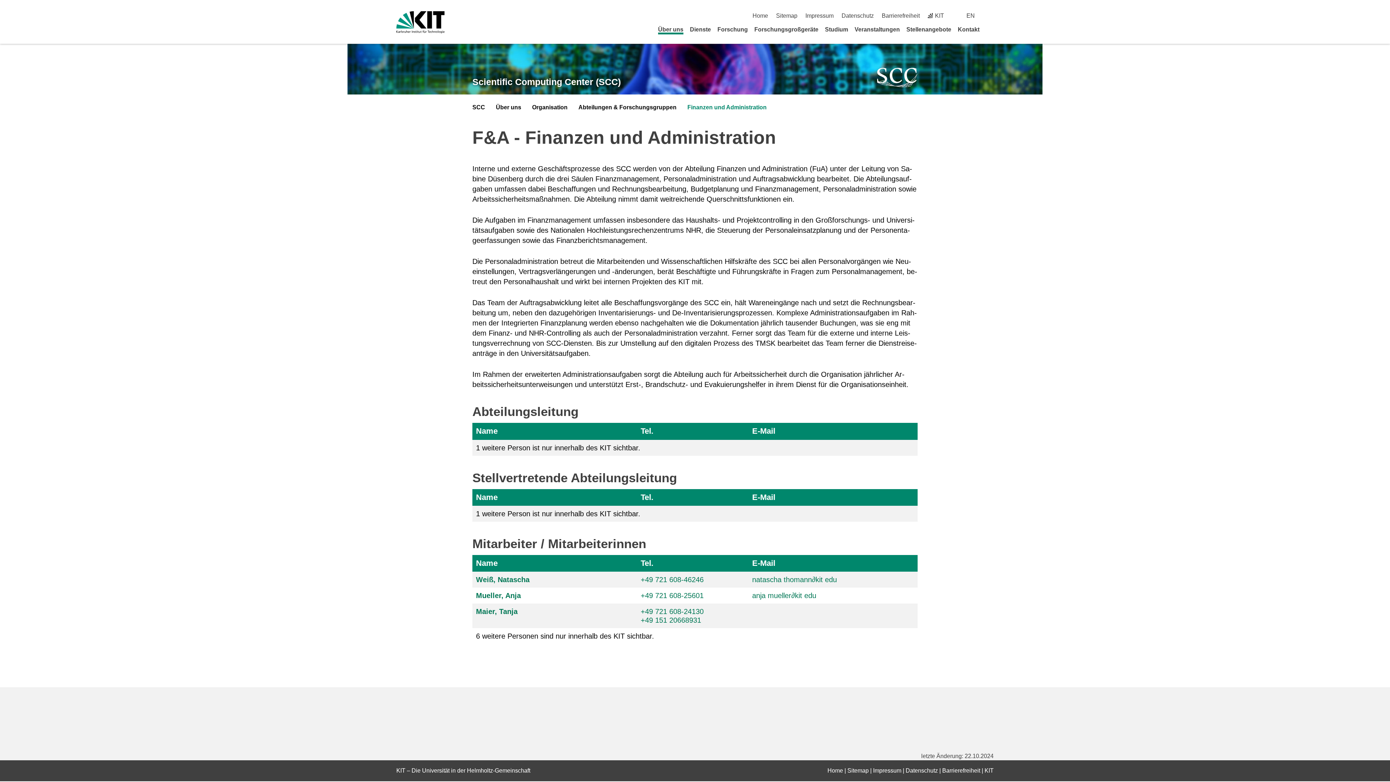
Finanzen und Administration (727, 107)
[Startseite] (991, 29)
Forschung (732, 29)
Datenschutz (858, 16)
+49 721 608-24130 (672, 611)
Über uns (670, 29)
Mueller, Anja (498, 596)
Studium (836, 29)
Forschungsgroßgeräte (786, 29)
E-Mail (763, 431)
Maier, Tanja (497, 611)
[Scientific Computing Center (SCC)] (897, 78)
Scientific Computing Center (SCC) (546, 82)
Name (487, 431)
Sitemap (786, 16)
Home (760, 16)
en (970, 16)
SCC (478, 107)
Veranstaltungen (877, 29)
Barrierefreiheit (901, 16)
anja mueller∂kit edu (784, 596)
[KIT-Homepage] (420, 22)
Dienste (700, 29)
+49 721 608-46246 (672, 580)
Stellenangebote (928, 29)
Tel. (647, 431)
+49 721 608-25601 (672, 596)
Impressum (819, 16)
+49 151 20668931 (671, 620)
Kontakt (969, 29)
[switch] (991, 15)
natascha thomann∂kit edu (794, 580)
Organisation (550, 107)
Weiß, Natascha (503, 580)
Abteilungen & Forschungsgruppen (627, 107)
